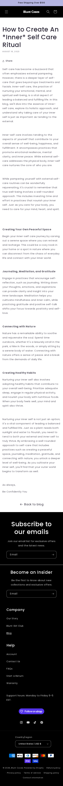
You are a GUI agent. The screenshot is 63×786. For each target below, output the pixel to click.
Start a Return (14, 676)
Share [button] (9, 60)
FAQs (9, 668)
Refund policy (53, 768)
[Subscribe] (52, 554)
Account (11, 654)
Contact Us (13, 661)
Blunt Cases (17, 768)
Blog (8, 633)
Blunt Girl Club (15, 625)
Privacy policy (14, 773)
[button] (6, 11)
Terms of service (32, 773)
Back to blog (33, 504)
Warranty (12, 683)
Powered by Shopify (34, 768)
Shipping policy (51, 773)
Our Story (12, 618)
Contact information (33, 777)
